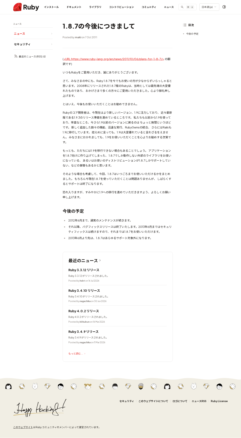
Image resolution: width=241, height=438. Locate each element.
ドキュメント (74, 6)
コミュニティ (149, 6)
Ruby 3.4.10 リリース (84, 290)
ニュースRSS (199, 401)
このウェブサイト (23, 427)
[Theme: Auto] (224, 7)
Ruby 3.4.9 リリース (83, 331)
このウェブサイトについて (153, 401)
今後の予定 (192, 33)
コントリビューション (121, 6)
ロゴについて (180, 401)
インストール (51, 6)
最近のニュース (83, 260)
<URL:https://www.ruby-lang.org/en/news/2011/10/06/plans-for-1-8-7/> (114, 59)
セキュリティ (126, 401)
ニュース (169, 6)
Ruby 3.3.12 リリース (83, 270)
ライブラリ (95, 6)
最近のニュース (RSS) (31, 56)
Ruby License (219, 401)
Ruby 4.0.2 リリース (83, 311)
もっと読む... (75, 353)
